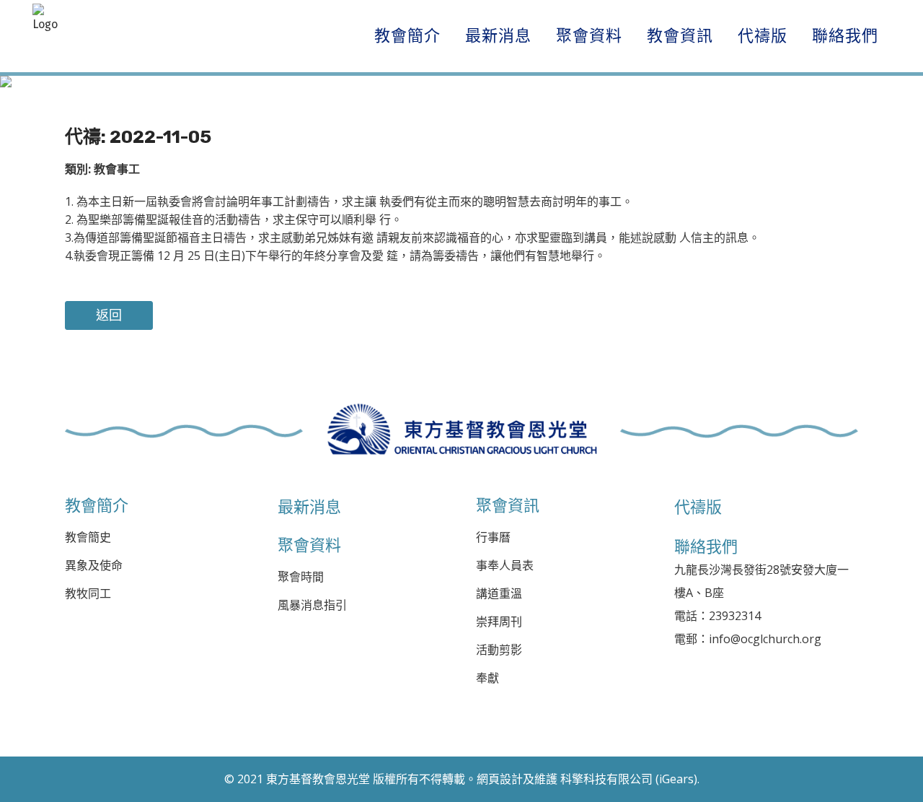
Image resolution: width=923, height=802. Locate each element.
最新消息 (309, 507)
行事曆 (493, 537)
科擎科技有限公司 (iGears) (628, 779)
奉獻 (487, 678)
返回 (109, 315)
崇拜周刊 (499, 622)
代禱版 (698, 507)
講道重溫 (499, 594)
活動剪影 (499, 650)
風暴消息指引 (312, 605)
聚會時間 (301, 577)
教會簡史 (88, 537)
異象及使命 (94, 565)
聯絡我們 (706, 546)
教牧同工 (88, 594)
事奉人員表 (505, 565)
